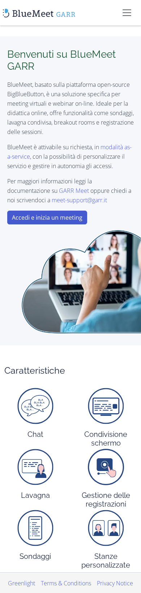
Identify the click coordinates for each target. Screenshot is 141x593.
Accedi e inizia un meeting (47, 218)
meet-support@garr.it (79, 200)
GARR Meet (74, 191)
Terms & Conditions (66, 583)
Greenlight (21, 583)
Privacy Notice (115, 583)
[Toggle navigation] (127, 13)
